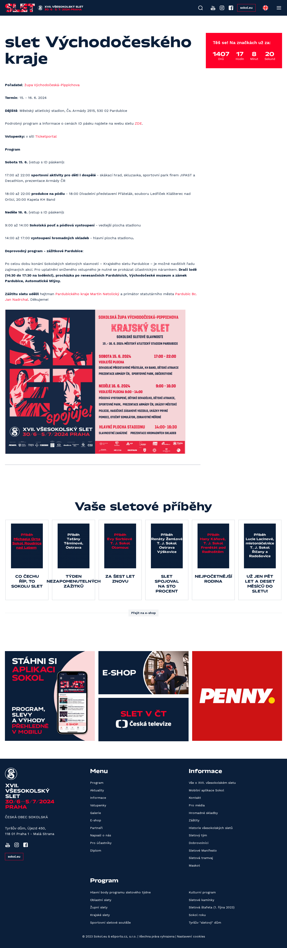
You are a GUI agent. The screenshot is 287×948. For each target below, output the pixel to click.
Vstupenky (98, 805)
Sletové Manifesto (203, 850)
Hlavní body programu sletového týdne (120, 892)
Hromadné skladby (203, 813)
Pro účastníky (100, 843)
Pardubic (183, 294)
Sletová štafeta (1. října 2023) (212, 907)
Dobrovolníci (199, 843)
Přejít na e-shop (143, 613)
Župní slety (98, 907)
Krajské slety (100, 915)
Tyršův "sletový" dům (205, 922)
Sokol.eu (100, 936)
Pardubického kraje (72, 294)
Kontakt (195, 797)
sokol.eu (246, 7)
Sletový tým (198, 835)
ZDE (138, 123)
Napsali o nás (100, 835)
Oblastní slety (100, 900)
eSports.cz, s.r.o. (124, 936)
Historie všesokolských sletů (211, 828)
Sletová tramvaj (201, 858)
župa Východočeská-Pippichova (52, 85)
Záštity (194, 820)
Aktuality (97, 790)
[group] (26, 560)
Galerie (95, 813)
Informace (98, 797)
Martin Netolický (104, 294)
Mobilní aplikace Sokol (206, 790)
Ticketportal (46, 136)
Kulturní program (202, 892)
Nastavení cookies (191, 936)
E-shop (95, 820)
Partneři (96, 828)
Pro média (197, 805)
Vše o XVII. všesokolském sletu (212, 782)
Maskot (194, 865)
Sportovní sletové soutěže (110, 922)
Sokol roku (197, 915)
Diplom (95, 850)
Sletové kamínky (201, 900)
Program (96, 782)
